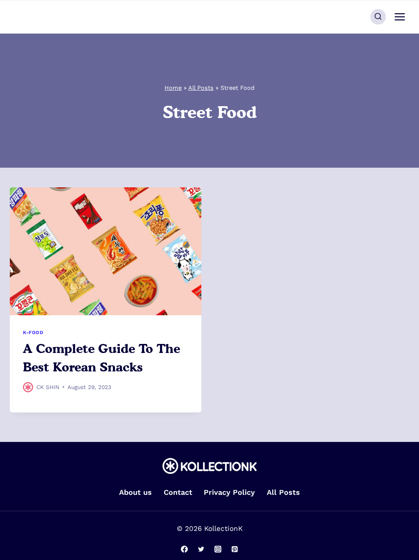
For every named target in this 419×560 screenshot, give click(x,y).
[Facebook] (184, 549)
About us (135, 492)
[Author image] (28, 387)
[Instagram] (218, 549)
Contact (178, 492)
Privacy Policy (229, 492)
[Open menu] (399, 16)
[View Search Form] (378, 17)
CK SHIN (47, 387)
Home (173, 87)
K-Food (33, 332)
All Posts (201, 87)
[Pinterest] (234, 549)
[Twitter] (201, 549)
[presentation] (105, 251)
